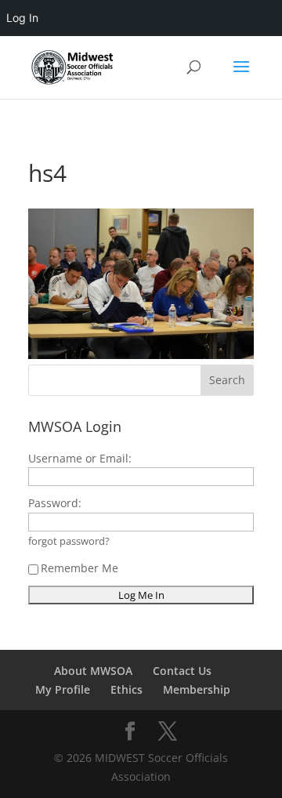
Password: (54, 502)
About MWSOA (93, 670)
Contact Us (182, 670)
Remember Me (79, 567)
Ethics (126, 689)
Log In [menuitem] (22, 17)
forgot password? (69, 541)
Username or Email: (80, 458)
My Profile (62, 689)
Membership (196, 689)
